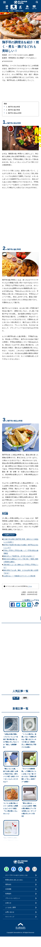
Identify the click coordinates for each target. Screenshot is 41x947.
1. (6, 107)
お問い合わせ (9, 912)
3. (6, 113)
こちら (30, 586)
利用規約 (8, 893)
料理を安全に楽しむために (14, 880)
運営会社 (8, 884)
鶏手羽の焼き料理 (14, 107)
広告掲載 (8, 889)
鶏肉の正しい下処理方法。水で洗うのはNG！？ (19, 556)
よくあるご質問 (10, 907)
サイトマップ (9, 916)
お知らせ (8, 903)
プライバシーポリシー (12, 898)
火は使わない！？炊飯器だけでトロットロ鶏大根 (19, 576)
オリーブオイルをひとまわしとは (16, 875)
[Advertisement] (20, 645)
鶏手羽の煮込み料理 (14, 113)
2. (6, 110)
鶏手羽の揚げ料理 (14, 110)
